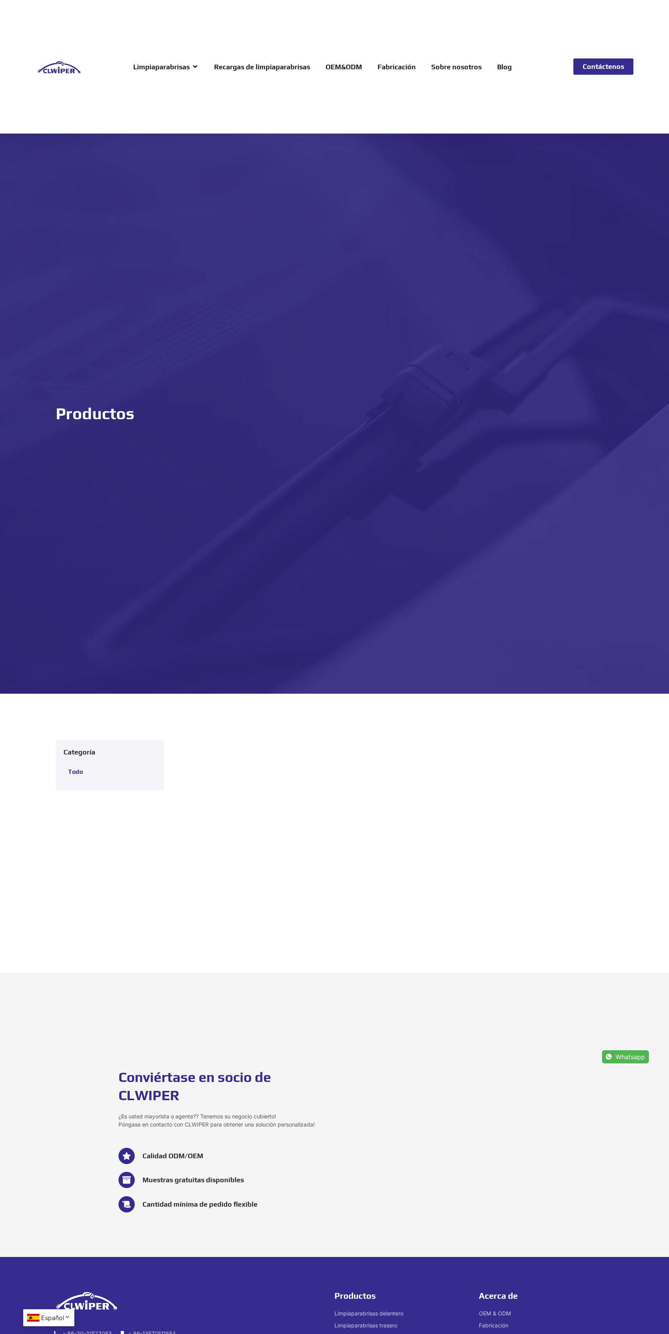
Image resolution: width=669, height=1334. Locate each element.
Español (52, 1318)
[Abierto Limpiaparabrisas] (195, 66)
